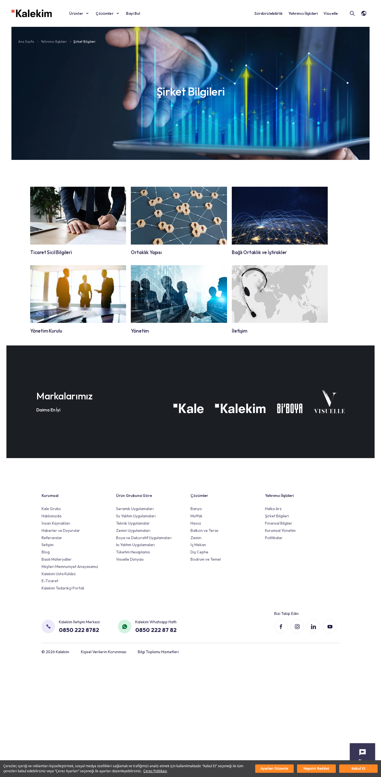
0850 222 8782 (79, 629)
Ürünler (76, 13)
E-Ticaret (50, 580)
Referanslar (52, 537)
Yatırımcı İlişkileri (303, 13)
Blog (46, 552)
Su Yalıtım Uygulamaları (136, 515)
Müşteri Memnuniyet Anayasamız (70, 566)
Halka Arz (273, 508)
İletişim (48, 544)
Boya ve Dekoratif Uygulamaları (144, 537)
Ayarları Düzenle (274, 768)
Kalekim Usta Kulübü (59, 573)
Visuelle (331, 13)
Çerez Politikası (155, 771)
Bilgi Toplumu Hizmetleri (158, 651)
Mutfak (196, 515)
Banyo (196, 508)
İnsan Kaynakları (56, 523)
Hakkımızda (51, 515)
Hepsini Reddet (316, 768)
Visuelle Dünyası (130, 559)
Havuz (196, 523)
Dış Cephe (199, 552)
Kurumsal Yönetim (280, 530)
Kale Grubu (51, 508)
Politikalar (274, 537)
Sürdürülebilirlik (268, 13)
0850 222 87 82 (156, 629)
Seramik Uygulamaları (135, 508)
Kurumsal (50, 495)
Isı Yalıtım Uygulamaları (135, 544)
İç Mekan (198, 544)
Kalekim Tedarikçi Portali (63, 588)
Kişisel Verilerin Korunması (103, 651)
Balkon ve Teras (204, 530)
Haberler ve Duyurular (61, 530)
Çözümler (105, 13)
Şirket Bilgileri (84, 41)
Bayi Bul (133, 13)
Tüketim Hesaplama (133, 552)
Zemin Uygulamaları (133, 530)
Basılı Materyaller (57, 559)
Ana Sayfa (26, 41)
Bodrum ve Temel (206, 559)
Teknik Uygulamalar (133, 523)
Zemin (196, 537)
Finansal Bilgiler (278, 523)
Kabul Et (358, 768)
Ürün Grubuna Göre (134, 495)
